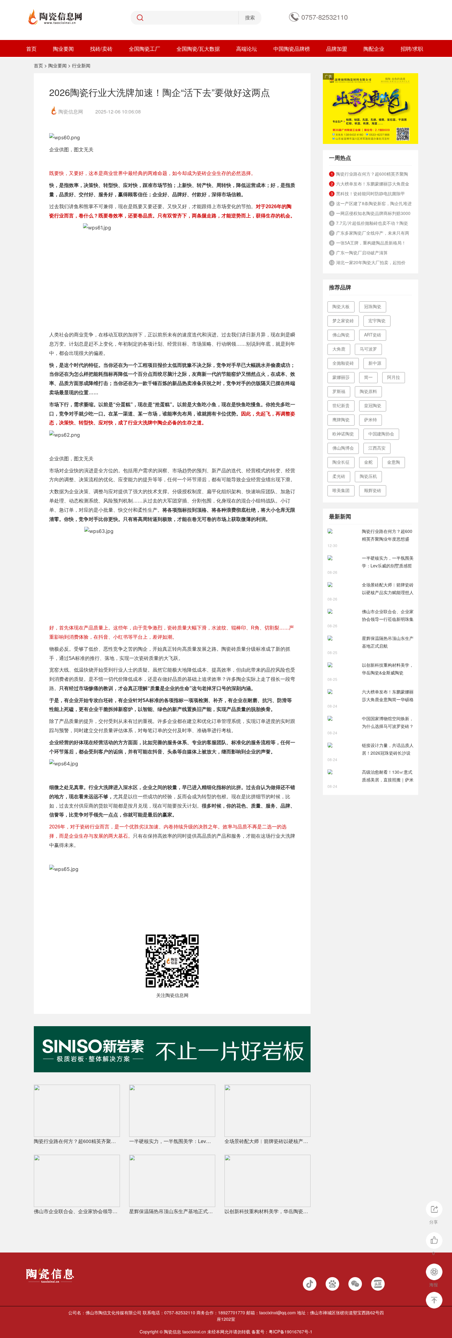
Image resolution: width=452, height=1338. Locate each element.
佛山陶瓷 (341, 335)
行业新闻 (81, 65)
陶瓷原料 (368, 391)
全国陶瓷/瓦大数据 (198, 48)
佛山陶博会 (343, 448)
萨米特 (370, 419)
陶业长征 (341, 462)
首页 (31, 48)
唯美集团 (341, 490)
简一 (368, 377)
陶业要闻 (63, 48)
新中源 (374, 363)
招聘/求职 (412, 48)
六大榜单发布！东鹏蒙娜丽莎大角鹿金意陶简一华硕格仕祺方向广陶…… (388, 696)
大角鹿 (338, 349)
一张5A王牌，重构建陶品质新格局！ (371, 243)
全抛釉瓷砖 (343, 363)
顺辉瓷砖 (372, 490)
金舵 (368, 462)
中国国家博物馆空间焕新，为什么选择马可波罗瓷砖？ (388, 722)
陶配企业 (373, 48)
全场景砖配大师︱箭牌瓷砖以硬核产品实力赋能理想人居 (267, 1141)
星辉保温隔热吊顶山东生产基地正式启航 (172, 1211)
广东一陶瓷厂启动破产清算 (362, 252)
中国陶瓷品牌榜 (291, 48)
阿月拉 (393, 377)
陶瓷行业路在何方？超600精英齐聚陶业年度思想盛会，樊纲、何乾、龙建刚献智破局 (77, 1141)
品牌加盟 (336, 48)
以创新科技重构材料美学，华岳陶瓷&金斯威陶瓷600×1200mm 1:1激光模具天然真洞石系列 (267, 1211)
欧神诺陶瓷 (343, 434)
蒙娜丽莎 (341, 377)
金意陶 (393, 462)
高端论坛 (246, 48)
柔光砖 (338, 476)
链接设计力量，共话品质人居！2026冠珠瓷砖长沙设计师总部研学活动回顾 (388, 749)
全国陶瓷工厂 (144, 48)
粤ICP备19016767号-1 (290, 1331)
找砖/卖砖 (101, 48)
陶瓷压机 (368, 476)
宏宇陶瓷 (377, 320)
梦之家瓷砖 (343, 320)
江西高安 (377, 448)
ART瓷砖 (372, 335)
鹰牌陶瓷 (341, 419)
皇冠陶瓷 (372, 405)
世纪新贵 (341, 405)
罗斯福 (338, 391)
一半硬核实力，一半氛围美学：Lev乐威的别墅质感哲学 (172, 1141)
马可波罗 (368, 349)
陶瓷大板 (341, 306)
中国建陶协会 (381, 434)
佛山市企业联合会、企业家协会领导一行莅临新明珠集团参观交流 (77, 1211)
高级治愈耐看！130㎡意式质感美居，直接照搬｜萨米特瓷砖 (388, 776)
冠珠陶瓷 (372, 306)
